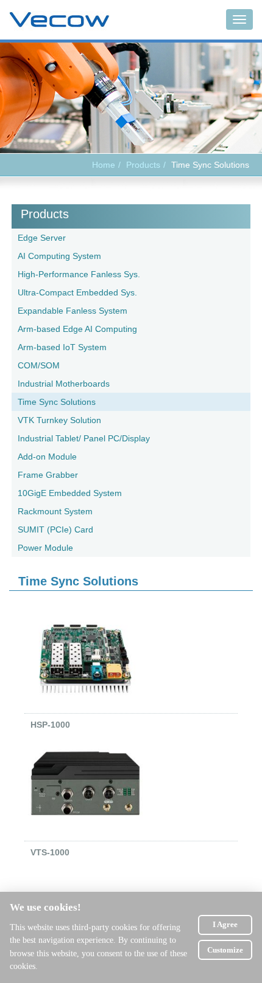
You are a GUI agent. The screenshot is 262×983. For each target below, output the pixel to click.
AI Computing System (59, 256)
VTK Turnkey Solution (59, 420)
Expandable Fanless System (72, 311)
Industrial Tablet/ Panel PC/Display (84, 438)
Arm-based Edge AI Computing (77, 329)
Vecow (59, 20)
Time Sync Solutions (57, 402)
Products (45, 214)
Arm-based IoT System (62, 347)
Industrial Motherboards (64, 383)
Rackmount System (55, 511)
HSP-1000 (50, 724)
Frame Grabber (48, 475)
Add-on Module (47, 456)
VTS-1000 (49, 852)
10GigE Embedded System (70, 493)
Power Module (45, 548)
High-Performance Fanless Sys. (79, 274)
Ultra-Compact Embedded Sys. (77, 292)
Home (103, 165)
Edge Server (42, 238)
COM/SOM (39, 365)
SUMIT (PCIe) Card (55, 529)
